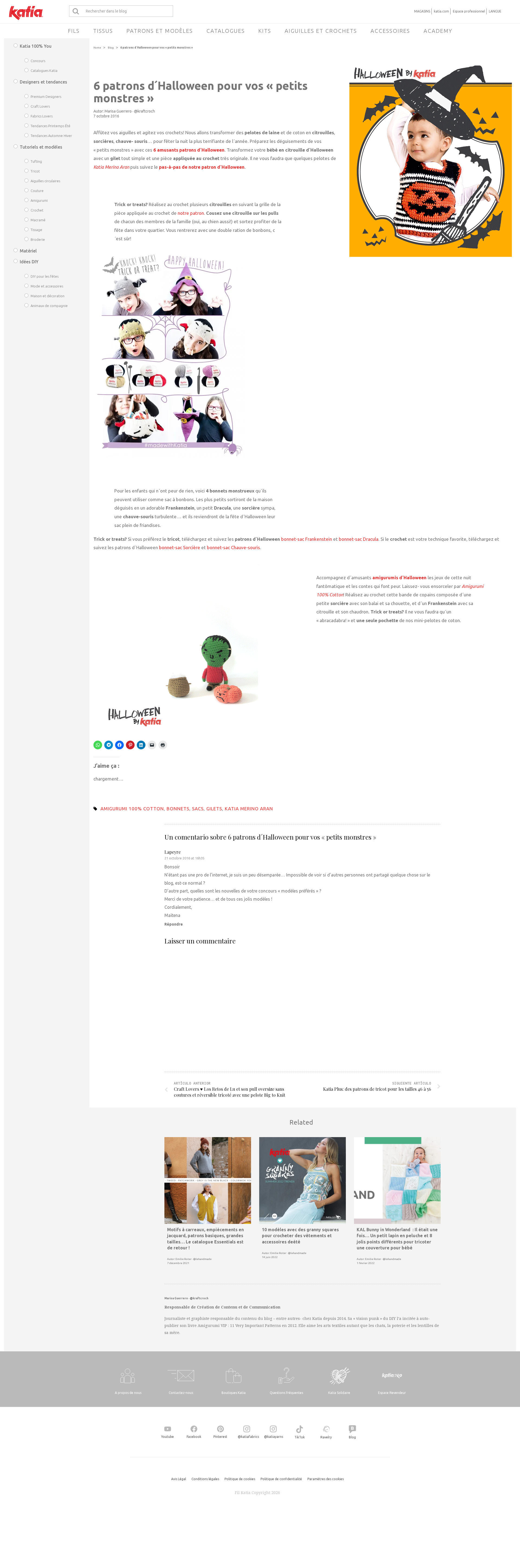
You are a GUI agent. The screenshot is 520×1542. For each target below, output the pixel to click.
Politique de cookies (240, 1479)
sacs (198, 808)
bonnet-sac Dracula (358, 539)
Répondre (173, 924)
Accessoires (390, 31)
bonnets (178, 808)
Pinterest (220, 1436)
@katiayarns (273, 1436)
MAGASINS (422, 11)
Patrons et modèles (159, 31)
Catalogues (225, 31)
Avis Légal (178, 1479)
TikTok (299, 1437)
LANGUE (495, 11)
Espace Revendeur (392, 1392)
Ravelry (326, 1437)
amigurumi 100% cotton (132, 808)
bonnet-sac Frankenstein (306, 539)
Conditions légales (205, 1479)
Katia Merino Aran (249, 808)
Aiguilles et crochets (321, 31)
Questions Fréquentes (286, 1392)
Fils (74, 31)
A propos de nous (128, 1392)
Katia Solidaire (339, 1392)
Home (97, 47)
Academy (438, 31)
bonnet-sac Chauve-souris (233, 547)
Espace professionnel (469, 11)
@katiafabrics (248, 1436)
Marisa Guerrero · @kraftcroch (130, 111)
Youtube (167, 1436)
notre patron (191, 213)
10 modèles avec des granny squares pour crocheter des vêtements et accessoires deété (300, 1235)
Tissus (103, 31)
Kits (264, 31)
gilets (214, 808)
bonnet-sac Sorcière (179, 547)
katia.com (441, 11)
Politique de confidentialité (281, 1479)
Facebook (194, 1436)
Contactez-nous (181, 1392)
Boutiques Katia (234, 1392)
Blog (111, 47)
